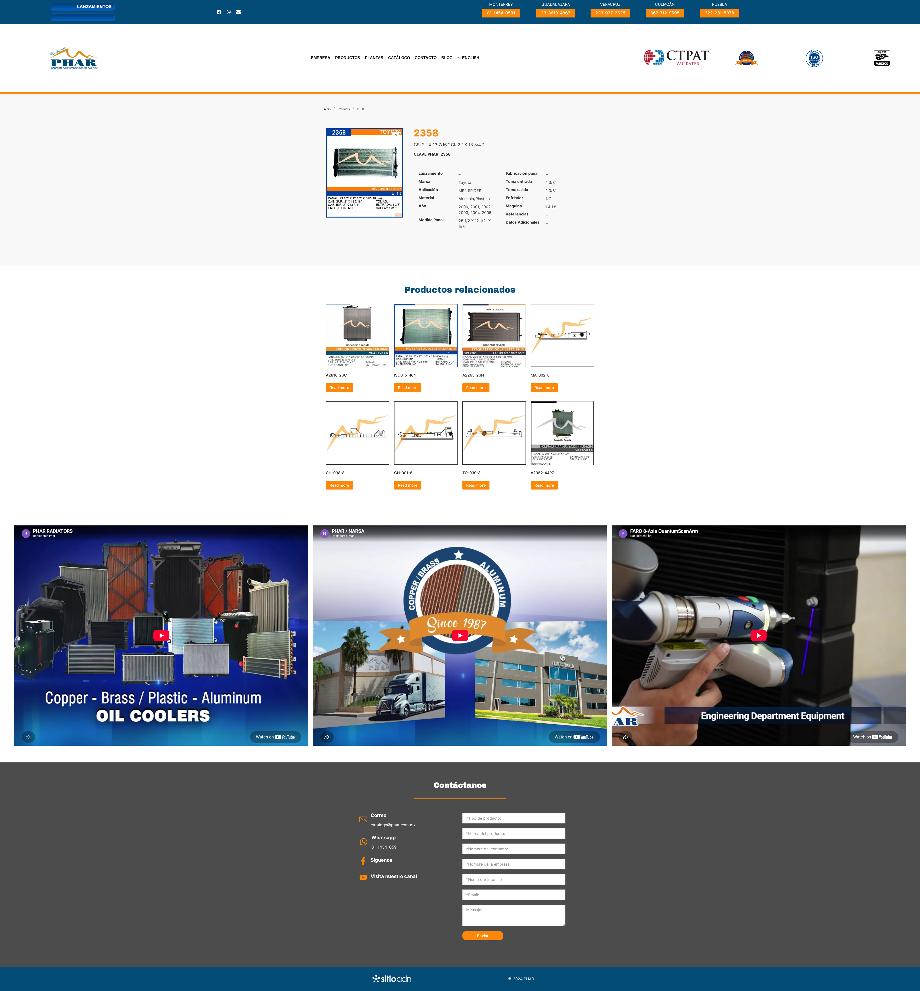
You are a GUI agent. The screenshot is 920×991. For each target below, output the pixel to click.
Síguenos (381, 860)
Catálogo (399, 58)
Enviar (483, 935)
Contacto (426, 58)
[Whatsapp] (229, 12)
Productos (347, 58)
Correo (378, 815)
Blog (446, 58)
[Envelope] (238, 12)
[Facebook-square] (219, 12)
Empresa (320, 58)
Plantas (374, 58)
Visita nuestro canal (394, 876)
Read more (339, 387)
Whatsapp (383, 837)
